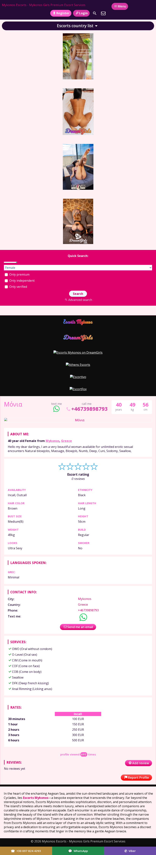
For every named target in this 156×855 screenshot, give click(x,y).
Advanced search (80, 300)
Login (83, 13)
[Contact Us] (103, 13)
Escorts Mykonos (35, 798)
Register (62, 13)
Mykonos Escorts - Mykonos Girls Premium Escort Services (43, 5)
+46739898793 (89, 408)
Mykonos (52, 441)
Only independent (22, 280)
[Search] (94, 13)
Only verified (18, 287)
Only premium (19, 274)
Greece (66, 441)
